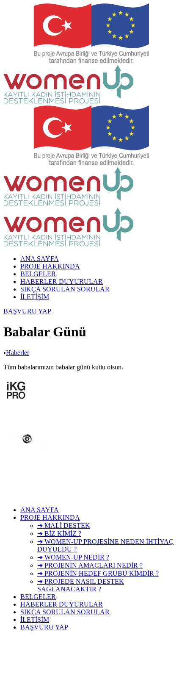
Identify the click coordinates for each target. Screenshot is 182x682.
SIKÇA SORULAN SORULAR (65, 289)
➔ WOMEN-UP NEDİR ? (73, 557)
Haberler (17, 352)
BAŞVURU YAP (27, 311)
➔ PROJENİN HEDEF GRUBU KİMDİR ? (98, 573)
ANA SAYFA (39, 258)
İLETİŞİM (34, 296)
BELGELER (38, 273)
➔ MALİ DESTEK (63, 525)
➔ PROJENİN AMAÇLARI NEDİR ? (90, 565)
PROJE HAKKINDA (50, 266)
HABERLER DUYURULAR (61, 281)
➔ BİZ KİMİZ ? (59, 533)
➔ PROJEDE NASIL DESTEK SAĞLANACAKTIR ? (80, 585)
